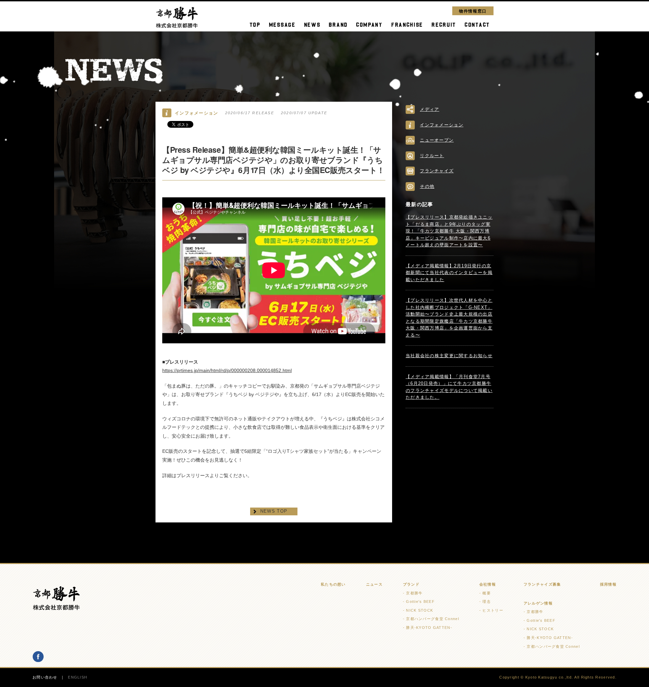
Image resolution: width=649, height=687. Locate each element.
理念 (486, 601)
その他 (427, 186)
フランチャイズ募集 (542, 584)
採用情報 (608, 584)
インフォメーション (441, 124)
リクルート (432, 155)
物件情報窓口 (473, 11)
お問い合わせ (44, 677)
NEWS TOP (273, 511)
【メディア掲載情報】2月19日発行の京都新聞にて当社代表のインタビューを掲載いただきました (449, 272)
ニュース (374, 584)
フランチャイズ (437, 170)
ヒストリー (492, 610)
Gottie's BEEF (420, 601)
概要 (486, 593)
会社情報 (487, 584)
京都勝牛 (414, 593)
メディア (429, 109)
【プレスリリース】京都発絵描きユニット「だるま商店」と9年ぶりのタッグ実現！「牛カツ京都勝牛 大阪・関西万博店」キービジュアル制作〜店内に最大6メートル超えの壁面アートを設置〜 (449, 231)
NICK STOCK (419, 610)
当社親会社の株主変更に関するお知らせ (449, 355)
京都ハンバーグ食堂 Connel (432, 619)
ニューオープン (437, 140)
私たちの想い (333, 584)
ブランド (411, 584)
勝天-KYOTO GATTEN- (429, 627)
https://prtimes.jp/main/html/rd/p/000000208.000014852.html (227, 370)
